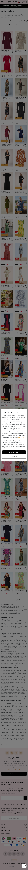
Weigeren (14, 456)
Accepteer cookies (14, 452)
